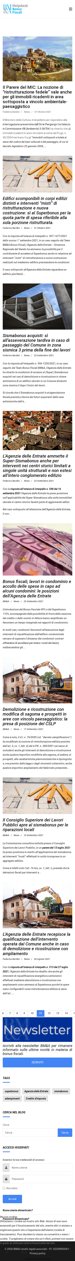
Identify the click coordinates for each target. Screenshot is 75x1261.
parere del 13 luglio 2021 (56, 847)
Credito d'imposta (36, 1098)
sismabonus (61, 1091)
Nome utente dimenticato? (18, 1210)
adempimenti (12, 1098)
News (27, 111)
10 (32, 1013)
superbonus (11, 1091)
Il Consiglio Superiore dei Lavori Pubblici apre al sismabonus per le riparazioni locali (35, 824)
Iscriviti (37, 1062)
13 (57, 1013)
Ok (7, 1252)
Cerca (6, 1124)
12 (49, 1013)
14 (66, 1013)
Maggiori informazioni (37, 1258)
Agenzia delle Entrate (36, 1091)
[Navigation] (69, 9)
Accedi (12, 1199)
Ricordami (11, 1188)
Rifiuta (23, 1252)
